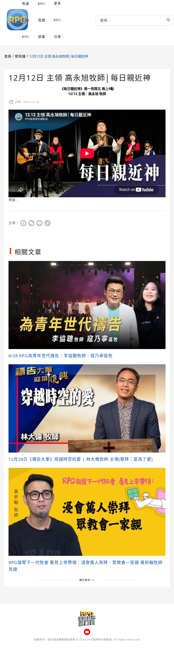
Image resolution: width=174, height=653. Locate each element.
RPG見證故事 (41, 20)
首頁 (7, 56)
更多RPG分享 (57, 20)
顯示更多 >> (87, 580)
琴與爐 (20, 56)
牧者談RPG (25, 20)
